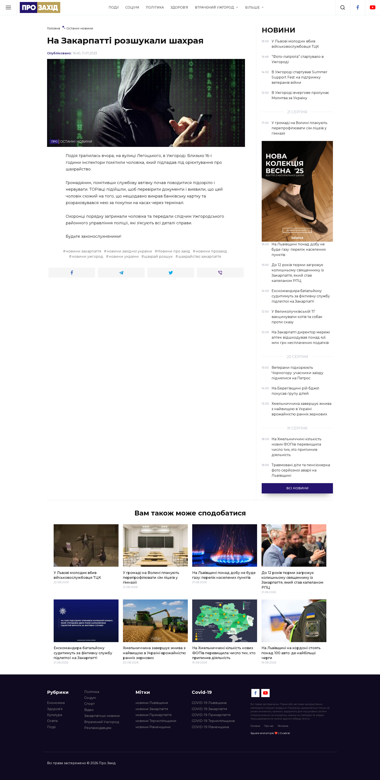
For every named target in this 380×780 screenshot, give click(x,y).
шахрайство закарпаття (199, 256)
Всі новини (297, 488)
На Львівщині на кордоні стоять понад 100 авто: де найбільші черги (291, 653)
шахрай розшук (158, 256)
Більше (252, 7)
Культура (54, 715)
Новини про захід (173, 251)
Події (114, 7)
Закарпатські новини (102, 716)
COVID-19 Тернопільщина (213, 721)
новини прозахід (211, 251)
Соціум (132, 7)
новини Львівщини (151, 703)
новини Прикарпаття (153, 715)
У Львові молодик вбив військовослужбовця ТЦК (77, 574)
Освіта (52, 721)
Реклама (283, 725)
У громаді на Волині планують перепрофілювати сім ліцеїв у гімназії (151, 577)
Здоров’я (179, 7)
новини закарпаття (83, 251)
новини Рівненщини (152, 727)
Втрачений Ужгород (214, 7)
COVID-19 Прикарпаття (211, 715)
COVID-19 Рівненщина (210, 727)
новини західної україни (129, 251)
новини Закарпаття (151, 709)
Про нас (269, 725)
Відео (89, 710)
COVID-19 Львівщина (209, 703)
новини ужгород (87, 256)
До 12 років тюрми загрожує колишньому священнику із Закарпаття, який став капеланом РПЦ (292, 579)
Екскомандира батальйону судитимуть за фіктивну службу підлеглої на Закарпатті (83, 653)
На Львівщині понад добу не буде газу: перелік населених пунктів (224, 574)
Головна (255, 725)
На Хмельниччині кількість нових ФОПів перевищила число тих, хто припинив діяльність (224, 653)
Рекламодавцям (97, 728)
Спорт (89, 704)
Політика (155, 7)
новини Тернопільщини (155, 721)
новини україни (124, 256)
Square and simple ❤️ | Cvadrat (270, 733)
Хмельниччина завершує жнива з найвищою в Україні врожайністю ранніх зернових (154, 653)
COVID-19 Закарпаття (209, 709)
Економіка (56, 703)
